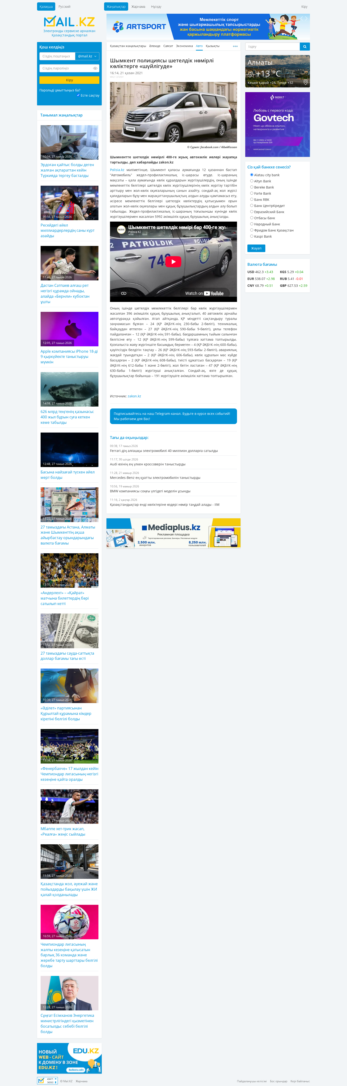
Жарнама (138, 6)
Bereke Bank (264, 187)
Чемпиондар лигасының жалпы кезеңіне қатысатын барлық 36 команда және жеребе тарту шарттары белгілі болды (69, 951)
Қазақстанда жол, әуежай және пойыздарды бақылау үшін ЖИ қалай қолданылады (69, 885)
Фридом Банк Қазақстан (274, 230)
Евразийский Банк (269, 212)
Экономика (184, 46)
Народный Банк (267, 224)
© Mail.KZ (66, 1081)
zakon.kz (134, 396)
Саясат (168, 46)
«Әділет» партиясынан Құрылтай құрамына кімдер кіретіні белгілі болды (66, 709)
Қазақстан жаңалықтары (128, 46)
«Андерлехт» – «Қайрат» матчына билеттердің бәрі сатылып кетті (65, 594)
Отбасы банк (264, 218)
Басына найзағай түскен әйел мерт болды (68, 471)
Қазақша (46, 6)
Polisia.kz (117, 169)
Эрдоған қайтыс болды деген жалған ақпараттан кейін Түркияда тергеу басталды (67, 166)
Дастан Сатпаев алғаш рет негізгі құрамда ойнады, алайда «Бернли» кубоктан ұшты (65, 289)
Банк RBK (261, 199)
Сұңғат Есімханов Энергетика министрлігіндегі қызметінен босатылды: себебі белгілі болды (67, 1019)
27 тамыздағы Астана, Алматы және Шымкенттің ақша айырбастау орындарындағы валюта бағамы (68, 531)
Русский (64, 6)
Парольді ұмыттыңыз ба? (59, 90)
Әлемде (154, 46)
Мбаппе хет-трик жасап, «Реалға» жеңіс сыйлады (63, 828)
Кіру (304, 6)
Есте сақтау (90, 95)
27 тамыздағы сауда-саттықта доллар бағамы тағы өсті (67, 652)
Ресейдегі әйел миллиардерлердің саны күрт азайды (67, 226)
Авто (199, 46)
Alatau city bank (266, 175)
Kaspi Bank (263, 236)
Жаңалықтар (116, 6)
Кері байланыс (300, 1081)
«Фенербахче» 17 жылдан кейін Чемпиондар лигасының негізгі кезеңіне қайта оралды (69, 770)
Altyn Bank (262, 181)
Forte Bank (262, 193)
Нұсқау (156, 6)
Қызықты (213, 46)
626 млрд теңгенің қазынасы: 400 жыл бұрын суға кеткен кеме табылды (67, 413)
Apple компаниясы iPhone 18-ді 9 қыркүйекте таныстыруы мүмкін (69, 353)
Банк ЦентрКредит (269, 205)
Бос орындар (278, 1081)
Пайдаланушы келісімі (252, 1081)
